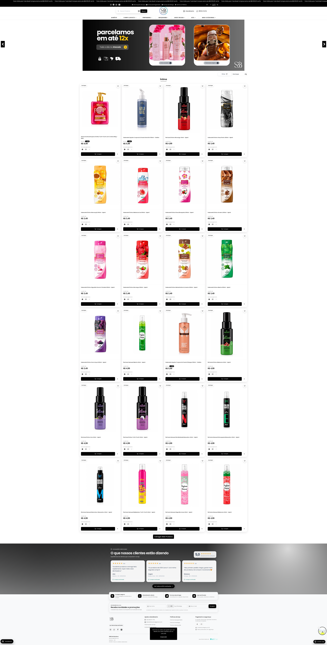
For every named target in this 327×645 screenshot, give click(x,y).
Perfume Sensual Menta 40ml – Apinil (134, 362)
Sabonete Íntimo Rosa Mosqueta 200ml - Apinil (179, 212)
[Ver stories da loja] (163, 11)
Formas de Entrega (168, 5)
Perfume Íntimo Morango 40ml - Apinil (176, 137)
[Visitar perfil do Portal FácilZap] (114, 4)
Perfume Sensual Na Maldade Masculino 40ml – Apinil (181, 437)
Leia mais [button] (163, 633)
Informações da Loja (139, 5)
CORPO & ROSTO (129, 18)
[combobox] (170, 606)
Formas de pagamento (176, 620)
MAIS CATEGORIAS (208, 18)
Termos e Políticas (181, 5)
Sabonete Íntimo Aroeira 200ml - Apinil (219, 212)
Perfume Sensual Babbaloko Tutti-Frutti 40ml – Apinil (139, 512)
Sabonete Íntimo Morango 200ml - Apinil (135, 287)
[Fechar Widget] (319, 628)
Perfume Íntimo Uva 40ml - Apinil (91, 437)
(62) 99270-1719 (150, 619)
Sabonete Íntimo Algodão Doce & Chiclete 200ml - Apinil (98, 287)
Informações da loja (150, 624)
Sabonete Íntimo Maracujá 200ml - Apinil (93, 212)
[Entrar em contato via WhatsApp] (111, 4)
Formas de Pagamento (153, 5)
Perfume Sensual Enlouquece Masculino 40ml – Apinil (223, 437)
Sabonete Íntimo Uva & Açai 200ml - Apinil (93, 362)
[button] (118, 108)
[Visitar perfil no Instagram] (116, 4)
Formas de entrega (175, 622)
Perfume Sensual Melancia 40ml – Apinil (220, 512)
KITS (193, 18)
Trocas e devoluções (175, 625)
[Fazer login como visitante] (207, 4)
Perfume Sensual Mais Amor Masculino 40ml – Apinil (96, 512)
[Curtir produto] (118, 86)
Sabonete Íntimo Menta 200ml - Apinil (219, 287)
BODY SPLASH (179, 18)
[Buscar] (138, 11)
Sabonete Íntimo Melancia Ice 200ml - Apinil (136, 212)
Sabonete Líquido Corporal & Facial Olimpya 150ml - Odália (183, 362)
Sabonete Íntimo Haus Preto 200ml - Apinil (220, 137)
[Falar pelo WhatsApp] (114, 629)
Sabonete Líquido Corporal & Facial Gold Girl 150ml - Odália (141, 137)
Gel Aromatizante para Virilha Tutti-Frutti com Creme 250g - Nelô (99, 137)
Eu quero (212, 606)
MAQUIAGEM (163, 18)
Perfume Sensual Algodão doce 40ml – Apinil (178, 512)
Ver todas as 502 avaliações (162, 586)
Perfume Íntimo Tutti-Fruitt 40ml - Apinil (135, 437)
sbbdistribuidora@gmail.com (154, 622)
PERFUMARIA (147, 18)
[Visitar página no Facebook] (119, 4)
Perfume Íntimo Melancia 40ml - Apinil (219, 362)
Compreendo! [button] (163, 637)
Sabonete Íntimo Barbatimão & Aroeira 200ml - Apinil (181, 287)
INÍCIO (114, 18)
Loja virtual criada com (204, 639)
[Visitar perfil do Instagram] (110, 629)
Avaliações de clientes (150, 627)
